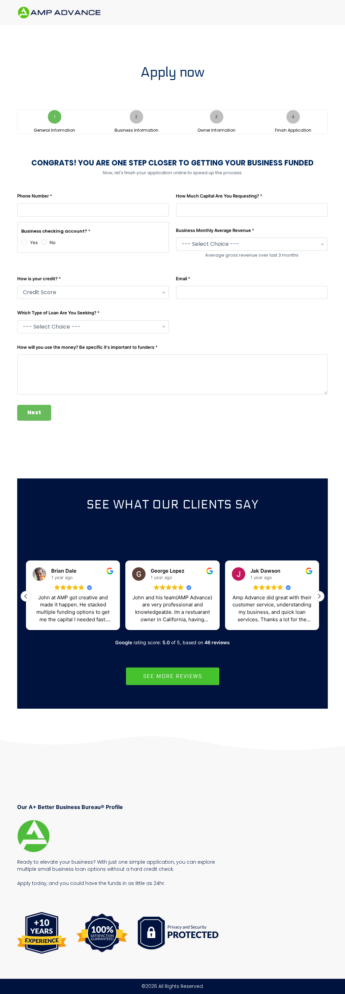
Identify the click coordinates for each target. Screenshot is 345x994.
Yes (34, 242)
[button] (319, 596)
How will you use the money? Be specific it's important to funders (87, 347)
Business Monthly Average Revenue (215, 230)
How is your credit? (39, 278)
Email (183, 278)
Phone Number (34, 196)
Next (34, 412)
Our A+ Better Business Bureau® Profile (70, 807)
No (53, 242)
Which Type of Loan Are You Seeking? (58, 312)
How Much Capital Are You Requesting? (219, 196)
